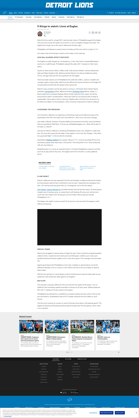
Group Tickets (76, 377)
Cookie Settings (105, 407)
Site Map (67, 407)
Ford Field (94, 371)
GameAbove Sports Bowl (94, 374)
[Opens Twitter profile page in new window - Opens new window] (45, 36)
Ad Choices (77, 407)
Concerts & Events (94, 377)
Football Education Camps (94, 369)
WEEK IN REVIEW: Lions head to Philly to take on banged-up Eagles (88, 168)
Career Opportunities (43, 371)
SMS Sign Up (44, 377)
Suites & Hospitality (76, 374)
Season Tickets (76, 369)
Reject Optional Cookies (107, 412)
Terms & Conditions (55, 407)
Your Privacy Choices (90, 407)
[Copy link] (99, 32)
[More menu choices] (57, 12)
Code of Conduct (43, 382)
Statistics (60, 377)
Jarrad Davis (49, 91)
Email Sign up (44, 374)
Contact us (17, 407)
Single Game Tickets (76, 371)
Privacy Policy (44, 379)
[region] (69, 413)
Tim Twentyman (47, 32)
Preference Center (120, 407)
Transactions (60, 379)
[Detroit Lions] (69, 400)
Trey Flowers (41, 189)
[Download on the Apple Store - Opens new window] (63, 392)
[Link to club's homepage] (4, 13)
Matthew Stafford (52, 140)
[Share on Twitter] (93, 33)
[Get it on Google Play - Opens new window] (75, 393)
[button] (69, 227)
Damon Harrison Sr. (54, 189)
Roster (59, 366)
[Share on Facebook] (89, 33)
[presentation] (119, 352)
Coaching (60, 371)
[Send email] (96, 33)
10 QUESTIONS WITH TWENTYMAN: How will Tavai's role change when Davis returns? (67, 168)
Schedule (60, 369)
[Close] (136, 413)
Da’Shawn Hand (78, 91)
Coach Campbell (59, 374)
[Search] (107, 13)
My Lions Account (76, 366)
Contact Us (43, 366)
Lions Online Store (94, 366)
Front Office (43, 369)
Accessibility (41, 407)
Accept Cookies (120, 412)
